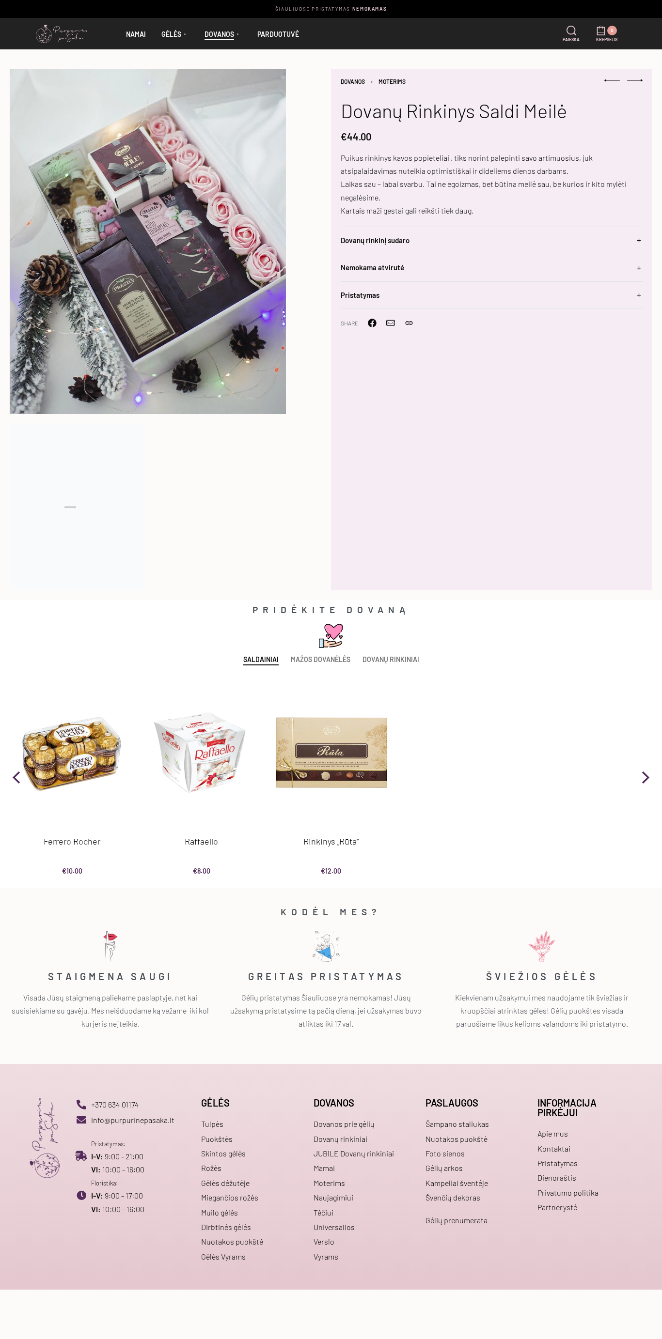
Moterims (392, 81)
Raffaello (201, 841)
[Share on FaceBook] (372, 323)
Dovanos (353, 81)
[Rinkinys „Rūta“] (330, 753)
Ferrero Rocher (72, 841)
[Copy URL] (409, 323)
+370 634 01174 (115, 1104)
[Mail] (390, 323)
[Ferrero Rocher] (72, 753)
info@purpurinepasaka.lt (132, 1119)
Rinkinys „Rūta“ (331, 841)
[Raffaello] (201, 753)
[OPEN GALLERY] (148, 241)
